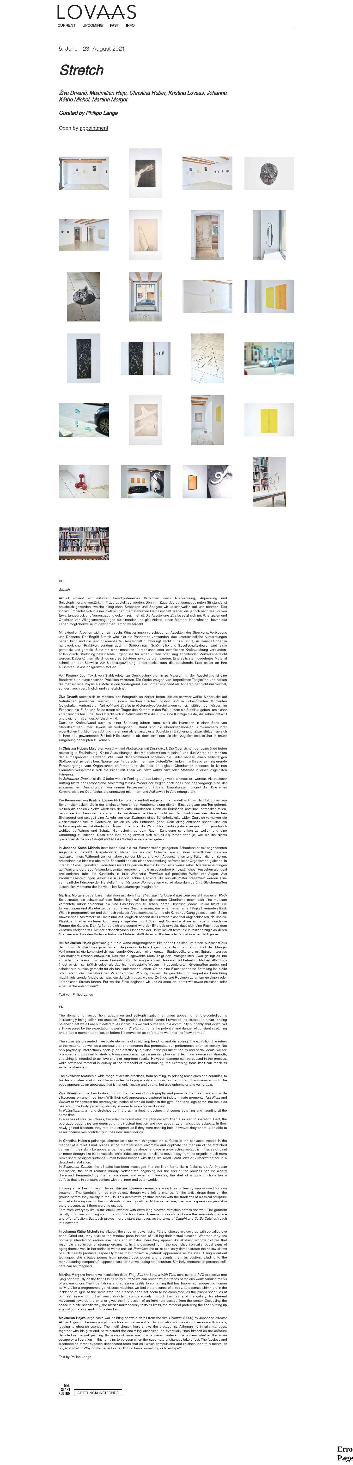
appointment (94, 128)
